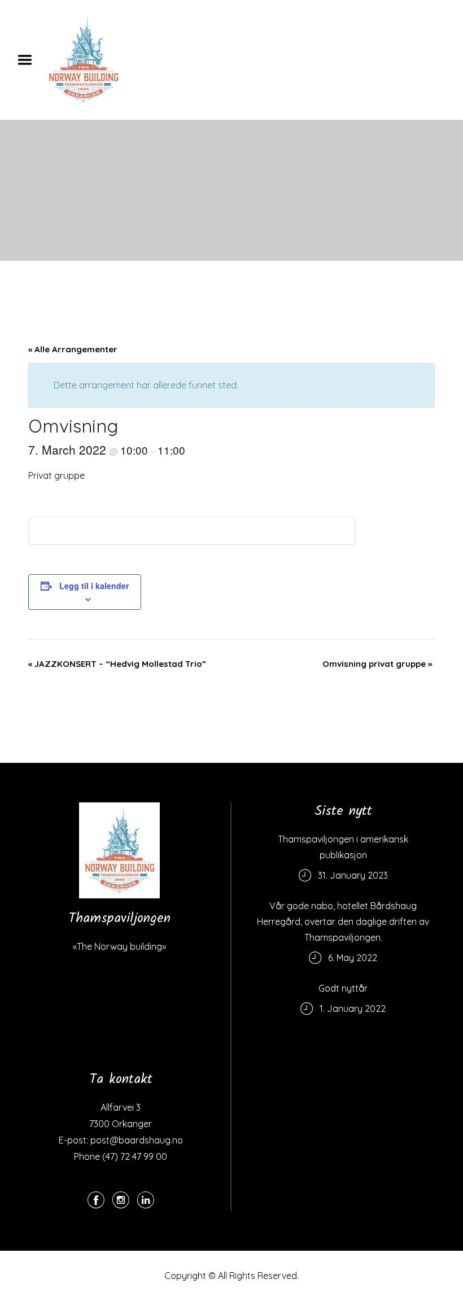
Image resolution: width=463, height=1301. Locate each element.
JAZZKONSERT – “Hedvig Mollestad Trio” (117, 663)
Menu (29, 60)
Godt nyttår (343, 988)
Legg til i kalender (94, 585)
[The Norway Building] (119, 850)
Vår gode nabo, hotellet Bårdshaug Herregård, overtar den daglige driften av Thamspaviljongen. (343, 921)
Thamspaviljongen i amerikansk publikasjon (343, 847)
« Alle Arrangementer (72, 349)
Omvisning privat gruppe (377, 663)
